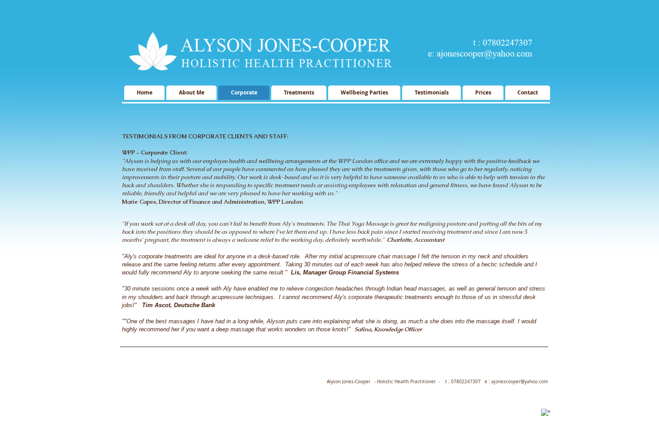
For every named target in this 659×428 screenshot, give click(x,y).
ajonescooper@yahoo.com (519, 382)
